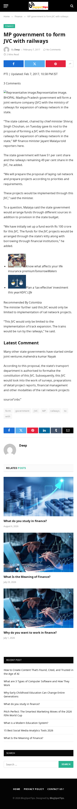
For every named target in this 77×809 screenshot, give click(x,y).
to (65, 410)
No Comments (53, 49)
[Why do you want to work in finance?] (38, 608)
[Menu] (6, 6)
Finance (9, 26)
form (8, 410)
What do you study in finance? (25, 521)
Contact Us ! (55, 789)
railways (54, 410)
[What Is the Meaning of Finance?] (38, 552)
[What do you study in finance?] (38, 496)
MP (44, 410)
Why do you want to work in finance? (30, 633)
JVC (36, 410)
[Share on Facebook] (14, 63)
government (22, 410)
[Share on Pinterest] (56, 63)
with (7, 416)
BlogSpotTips (57, 798)
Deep (17, 49)
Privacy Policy (34, 789)
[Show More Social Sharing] (70, 63)
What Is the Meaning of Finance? (27, 577)
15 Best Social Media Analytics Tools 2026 (28, 730)
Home (16, 789)
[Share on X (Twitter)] (35, 63)
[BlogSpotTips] (38, 6)
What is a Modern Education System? (26, 723)
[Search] (71, 6)
